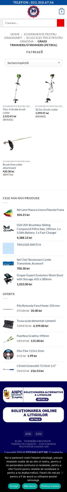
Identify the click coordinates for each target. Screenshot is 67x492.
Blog (18, 441)
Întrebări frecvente (37, 441)
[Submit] (60, 22)
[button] (5, 11)
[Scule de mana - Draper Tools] (33, 11)
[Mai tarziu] (62, 474)
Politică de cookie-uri (34, 446)
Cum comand (47, 443)
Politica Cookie (50, 485)
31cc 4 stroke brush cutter (14, 111)
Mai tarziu (30, 485)
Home (15, 34)
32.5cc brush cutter (46, 109)
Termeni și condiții (23, 443)
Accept (14, 485)
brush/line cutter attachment (13, 166)
